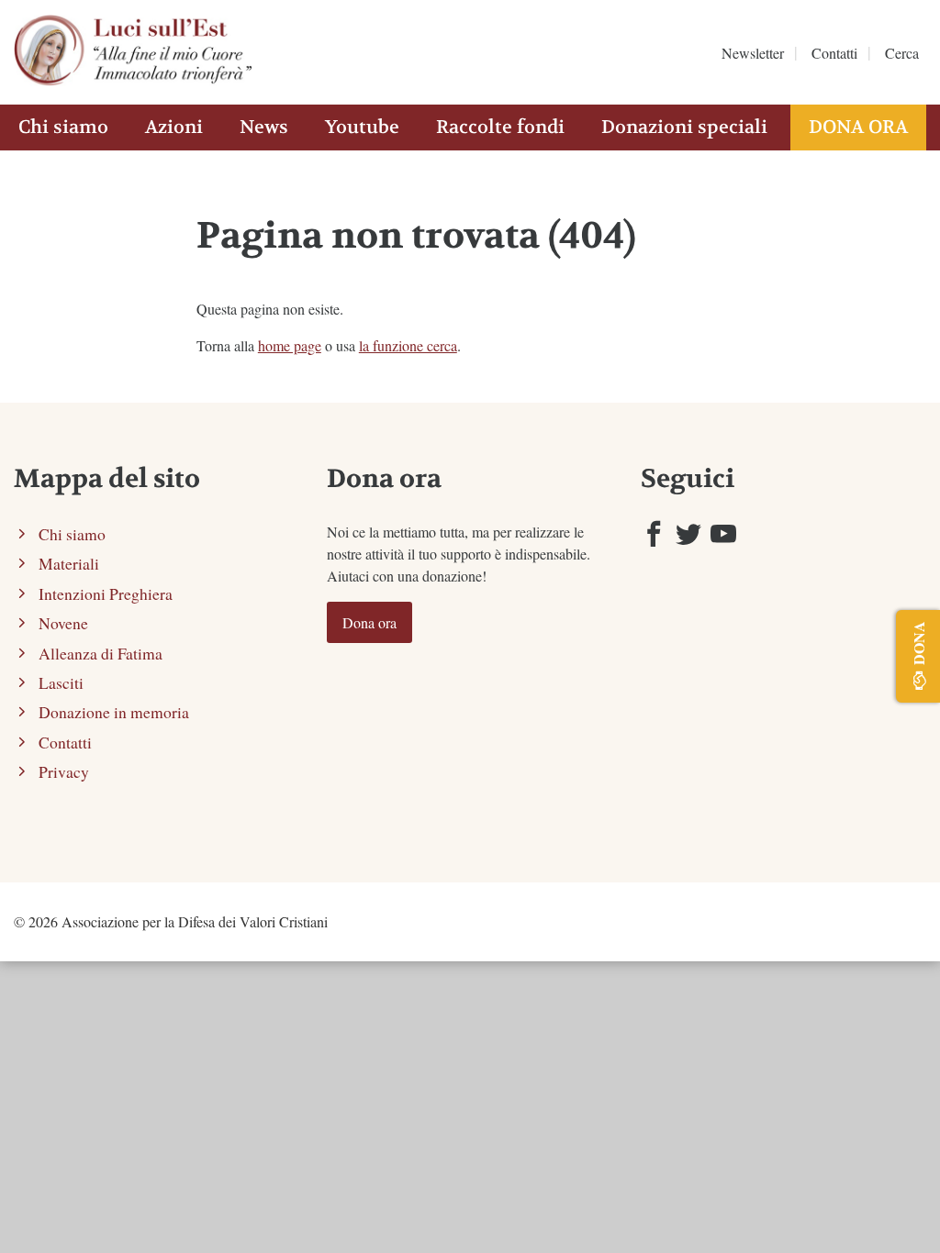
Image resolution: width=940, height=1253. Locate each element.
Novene (63, 623)
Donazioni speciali (684, 127)
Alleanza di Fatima (100, 653)
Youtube (362, 127)
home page (289, 345)
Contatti (834, 52)
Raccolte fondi (500, 127)
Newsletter (753, 52)
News (264, 127)
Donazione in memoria (114, 712)
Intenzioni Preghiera (106, 593)
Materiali (69, 563)
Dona (918, 643)
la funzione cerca (408, 345)
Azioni (174, 127)
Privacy (64, 771)
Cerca (902, 52)
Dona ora (858, 127)
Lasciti (61, 682)
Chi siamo (63, 127)
